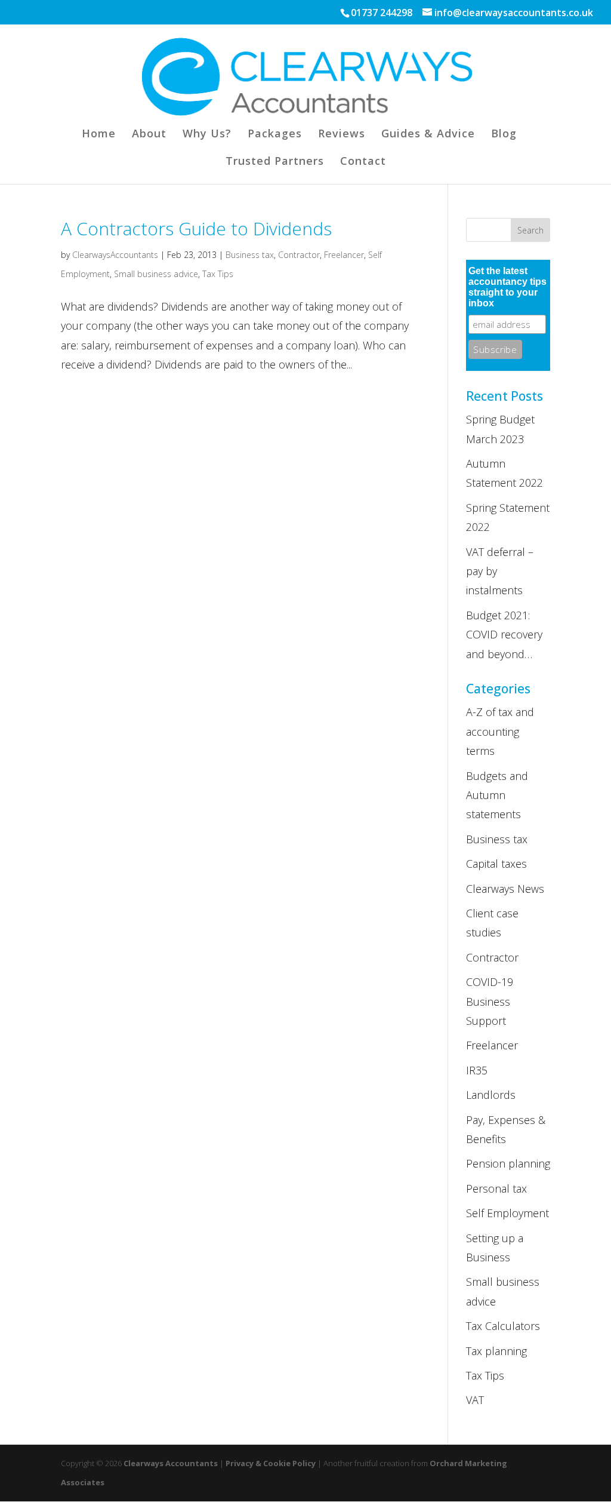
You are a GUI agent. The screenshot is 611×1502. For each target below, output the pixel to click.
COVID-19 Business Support (489, 1001)
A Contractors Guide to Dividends (196, 228)
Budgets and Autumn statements (497, 795)
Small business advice (156, 273)
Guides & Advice (428, 134)
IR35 (476, 1070)
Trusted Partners (275, 162)
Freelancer (344, 254)
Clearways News (505, 888)
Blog (504, 134)
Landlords (491, 1095)
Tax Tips (217, 273)
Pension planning (508, 1163)
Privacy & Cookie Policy (271, 1463)
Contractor (299, 254)
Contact (363, 162)
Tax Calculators (503, 1326)
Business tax (250, 254)
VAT (475, 1400)
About (149, 134)
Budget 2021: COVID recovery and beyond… (504, 634)
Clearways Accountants (171, 1463)
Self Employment (507, 1213)
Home (99, 134)
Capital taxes (496, 863)
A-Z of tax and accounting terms (500, 731)
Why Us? (207, 134)
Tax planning (496, 1351)
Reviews (341, 134)
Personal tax (496, 1188)
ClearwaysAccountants (115, 254)
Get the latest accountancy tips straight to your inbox (507, 287)
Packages (275, 134)
